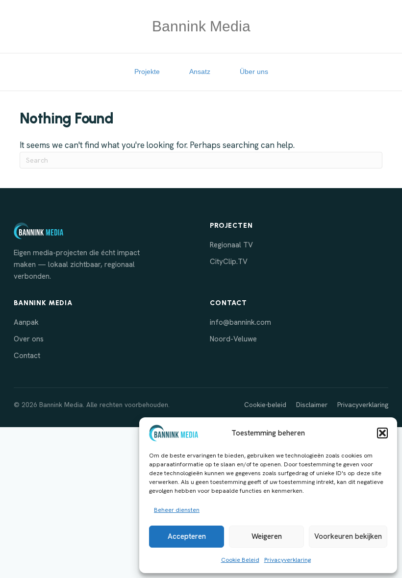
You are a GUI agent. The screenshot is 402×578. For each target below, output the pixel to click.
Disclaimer (311, 404)
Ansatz (199, 71)
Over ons (29, 339)
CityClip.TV (229, 261)
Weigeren (266, 536)
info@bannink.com (240, 322)
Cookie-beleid (265, 404)
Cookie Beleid (240, 560)
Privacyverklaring (287, 560)
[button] (382, 433)
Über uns (254, 71)
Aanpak (26, 322)
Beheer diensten (177, 510)
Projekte (147, 71)
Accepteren (187, 536)
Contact (27, 356)
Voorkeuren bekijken (348, 536)
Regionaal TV (231, 245)
